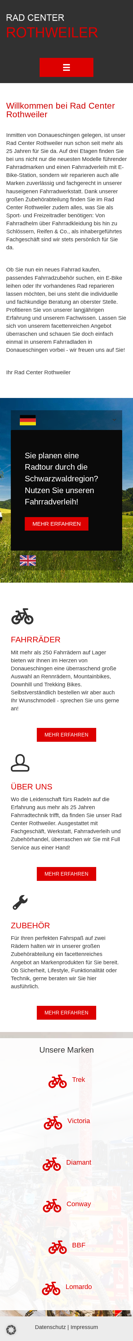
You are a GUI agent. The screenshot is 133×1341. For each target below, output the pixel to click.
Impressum (84, 1327)
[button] (11, 1330)
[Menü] (66, 67)
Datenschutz (50, 1327)
